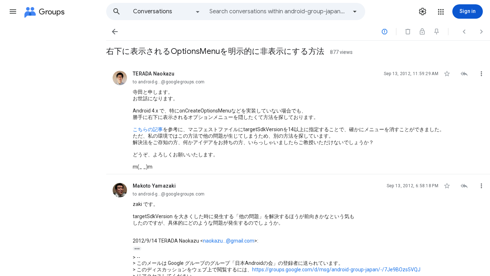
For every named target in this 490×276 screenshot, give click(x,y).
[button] (13, 11)
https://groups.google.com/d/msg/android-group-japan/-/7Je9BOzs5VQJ (336, 269)
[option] (166, 11)
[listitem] (298, 118)
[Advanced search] (355, 11)
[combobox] (278, 11)
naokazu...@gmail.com (228, 241)
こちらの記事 (148, 129)
